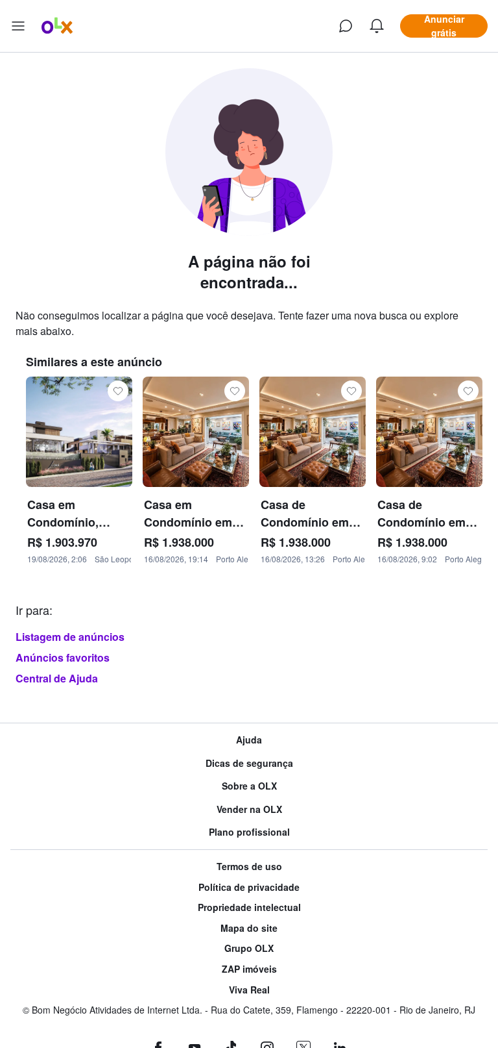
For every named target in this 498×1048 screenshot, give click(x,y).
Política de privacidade (249, 887)
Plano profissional (249, 832)
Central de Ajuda (57, 678)
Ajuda (249, 740)
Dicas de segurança (249, 763)
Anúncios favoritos (63, 657)
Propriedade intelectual (249, 907)
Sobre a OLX (249, 786)
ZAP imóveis (249, 969)
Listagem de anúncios (70, 636)
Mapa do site (249, 928)
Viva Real (249, 990)
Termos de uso (249, 866)
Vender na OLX (249, 809)
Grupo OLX (249, 948)
